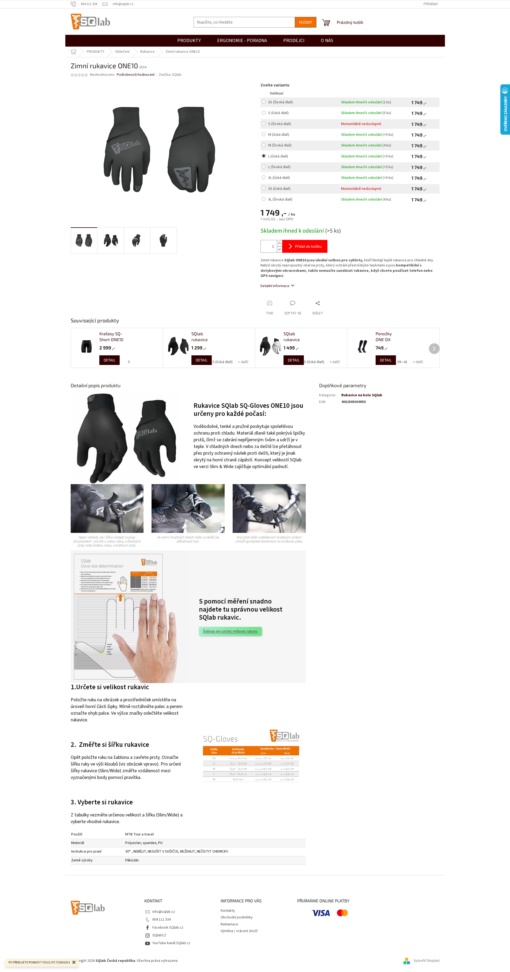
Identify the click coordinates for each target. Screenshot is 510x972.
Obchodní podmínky (237, 917)
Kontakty (228, 910)
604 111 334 (161, 919)
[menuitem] (293, 41)
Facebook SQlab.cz (167, 927)
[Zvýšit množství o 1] (279, 243)
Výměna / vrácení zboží (239, 931)
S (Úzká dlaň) (222, 362)
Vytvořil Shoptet (427, 961)
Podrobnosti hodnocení (135, 74)
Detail (109, 360)
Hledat (305, 22)
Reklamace (229, 924)
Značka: (170, 74)
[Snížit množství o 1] (279, 249)
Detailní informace (274, 286)
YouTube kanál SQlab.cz (171, 943)
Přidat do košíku (308, 246)
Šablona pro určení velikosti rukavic (230, 631)
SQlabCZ (159, 935)
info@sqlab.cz (163, 911)
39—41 (402, 362)
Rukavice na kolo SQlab (361, 395)
